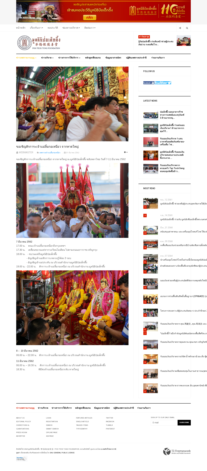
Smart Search (52, 429)
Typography (81, 429)
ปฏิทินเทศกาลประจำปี (136, 57)
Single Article (82, 421)
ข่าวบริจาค (46, 57)
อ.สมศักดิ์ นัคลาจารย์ (108, 449)
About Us (20, 418)
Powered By (177, 451)
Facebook (110, 421)
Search (49, 425)
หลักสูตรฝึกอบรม (93, 57)
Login (48, 418)
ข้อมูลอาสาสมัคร (113, 57)
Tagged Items (82, 425)
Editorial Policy (23, 421)
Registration (52, 421)
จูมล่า (18, 452)
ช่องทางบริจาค (70, 28)
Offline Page (51, 432)
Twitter (109, 418)
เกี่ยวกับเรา (36, 28)
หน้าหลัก (20, 28)
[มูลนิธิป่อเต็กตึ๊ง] (39, 42)
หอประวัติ (53, 28)
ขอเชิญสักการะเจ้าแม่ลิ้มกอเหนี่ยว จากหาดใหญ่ (47, 146)
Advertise (20, 436)
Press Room (21, 432)
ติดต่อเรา (89, 28)
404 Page (49, 436)
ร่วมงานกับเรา (158, 57)
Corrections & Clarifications (22, 427)
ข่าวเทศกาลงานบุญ (25, 57)
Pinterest (110, 429)
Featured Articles (84, 418)
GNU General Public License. (62, 452)
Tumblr (109, 425)
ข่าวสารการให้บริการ (68, 57)
